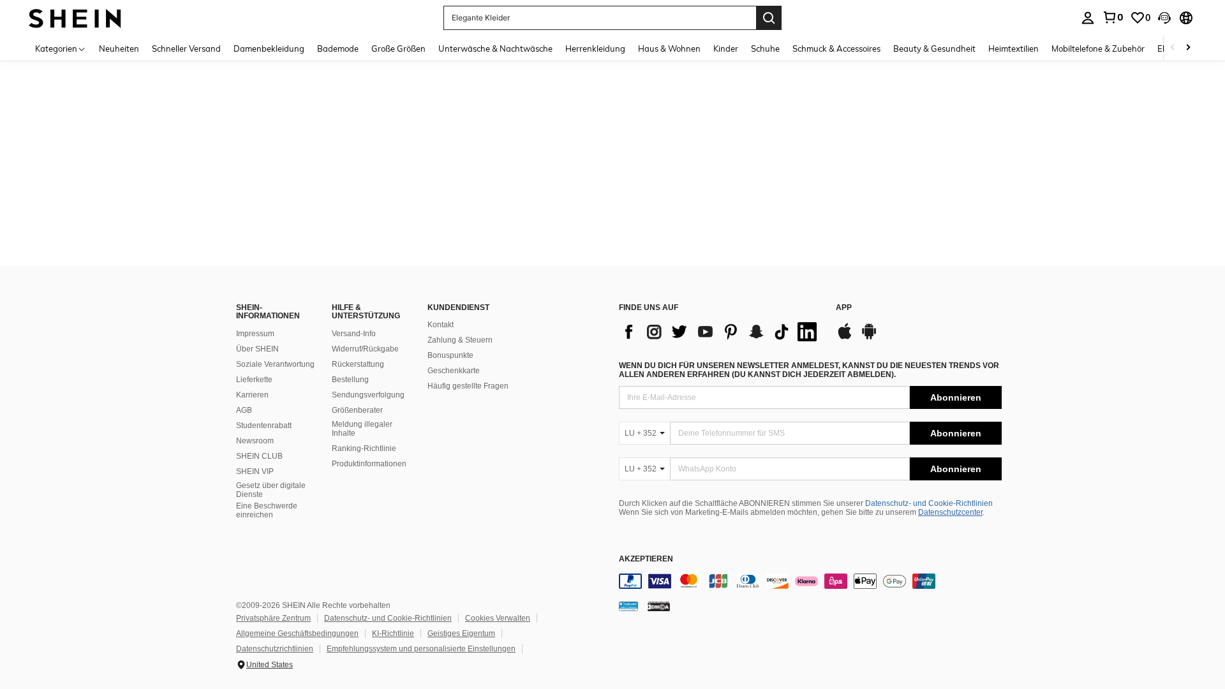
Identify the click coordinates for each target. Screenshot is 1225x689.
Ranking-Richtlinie (364, 448)
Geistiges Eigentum (461, 633)
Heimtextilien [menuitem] (1013, 48)
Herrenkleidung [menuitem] (595, 48)
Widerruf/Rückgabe (365, 348)
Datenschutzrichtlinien (274, 648)
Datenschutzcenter (950, 512)
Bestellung (350, 379)
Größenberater (357, 410)
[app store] (845, 337)
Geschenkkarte (453, 370)
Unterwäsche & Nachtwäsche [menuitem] (495, 48)
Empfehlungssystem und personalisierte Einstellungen (421, 648)
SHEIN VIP (255, 471)
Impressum (255, 333)
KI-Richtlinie (393, 633)
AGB (244, 410)
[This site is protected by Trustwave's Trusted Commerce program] (628, 606)
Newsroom (255, 440)
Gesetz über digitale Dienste (271, 490)
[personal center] (1087, 18)
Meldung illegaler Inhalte (362, 429)
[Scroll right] (1188, 48)
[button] (1164, 18)
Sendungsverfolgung (368, 394)
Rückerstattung (358, 364)
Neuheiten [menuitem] (119, 48)
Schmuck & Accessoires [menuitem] (836, 48)
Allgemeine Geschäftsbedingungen (297, 633)
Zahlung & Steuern (460, 340)
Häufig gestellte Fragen (468, 386)
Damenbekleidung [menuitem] (269, 48)
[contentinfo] (810, 581)
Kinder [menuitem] (725, 48)
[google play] (869, 337)
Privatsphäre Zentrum (273, 618)
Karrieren (252, 394)
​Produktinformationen (369, 463)
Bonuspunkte (450, 355)
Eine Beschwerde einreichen (266, 510)
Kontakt (440, 324)
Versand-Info (354, 333)
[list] (721, 331)
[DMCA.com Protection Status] (659, 606)
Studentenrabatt (264, 425)
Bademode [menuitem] (338, 48)
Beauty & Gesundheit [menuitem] (934, 48)
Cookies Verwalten (497, 618)
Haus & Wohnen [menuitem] (669, 48)
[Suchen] (769, 18)
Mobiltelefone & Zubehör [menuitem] (1098, 48)
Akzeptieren (646, 559)
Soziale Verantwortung (275, 364)
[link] (1113, 17)
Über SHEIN (257, 348)
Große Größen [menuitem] (398, 48)
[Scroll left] (1172, 48)
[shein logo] (75, 17)
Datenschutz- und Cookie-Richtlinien (929, 503)
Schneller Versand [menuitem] (186, 48)
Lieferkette (254, 379)
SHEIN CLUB (259, 456)
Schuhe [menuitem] (765, 48)
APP (844, 308)
